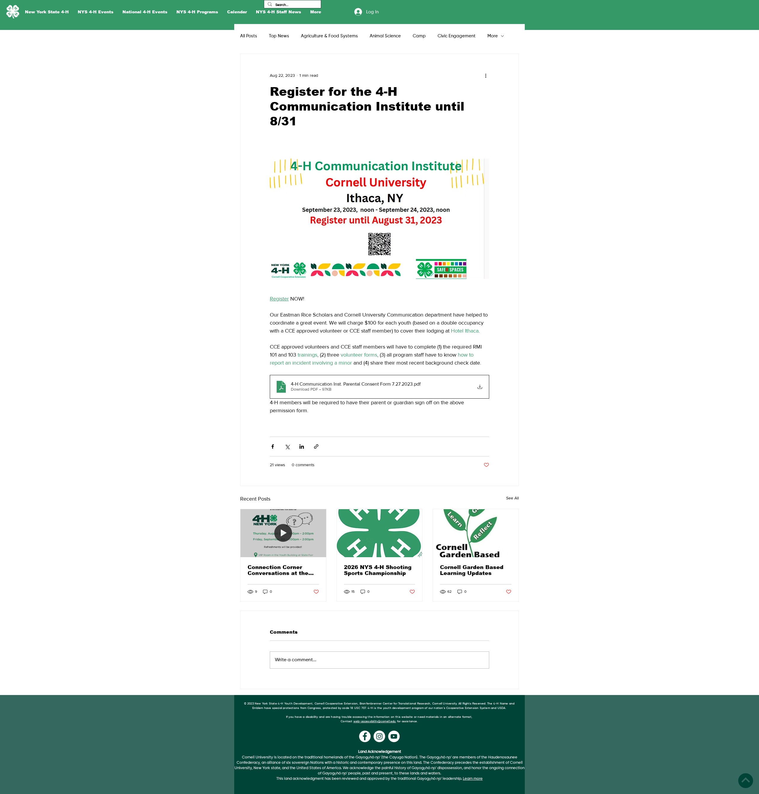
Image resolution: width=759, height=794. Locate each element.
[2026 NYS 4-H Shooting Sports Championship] (379, 533)
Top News (279, 36)
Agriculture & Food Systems (329, 36)
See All (512, 498)
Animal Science (385, 36)
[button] (46, 12)
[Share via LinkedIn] (301, 446)
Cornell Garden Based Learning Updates (471, 570)
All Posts (248, 36)
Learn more (473, 779)
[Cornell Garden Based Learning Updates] (476, 533)
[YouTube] (394, 736)
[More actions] (485, 75)
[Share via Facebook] (272, 446)
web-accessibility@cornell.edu (374, 721)
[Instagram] (379, 736)
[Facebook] (365, 736)
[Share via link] (316, 446)
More (492, 36)
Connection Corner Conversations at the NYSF (278, 570)
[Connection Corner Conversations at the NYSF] (283, 533)
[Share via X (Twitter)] (287, 446)
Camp (419, 36)
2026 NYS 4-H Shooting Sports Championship (378, 570)
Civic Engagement (457, 36)
